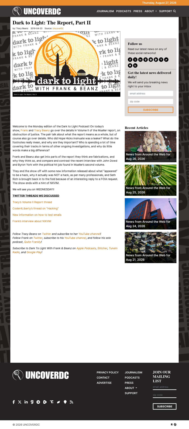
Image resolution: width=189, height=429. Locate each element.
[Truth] (161, 59)
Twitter (46, 233)
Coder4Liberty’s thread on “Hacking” (36, 208)
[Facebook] (130, 59)
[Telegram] (151, 59)
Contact (103, 377)
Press (137, 11)
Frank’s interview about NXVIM (32, 221)
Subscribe (150, 109)
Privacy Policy (108, 372)
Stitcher (102, 248)
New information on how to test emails (37, 214)
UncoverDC (38, 11)
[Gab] (145, 59)
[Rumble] (156, 59)
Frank (24, 130)
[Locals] (130, 65)
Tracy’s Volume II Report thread (32, 202)
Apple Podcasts (86, 248)
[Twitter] (135, 59)
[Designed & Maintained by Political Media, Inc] (171, 424)
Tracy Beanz (42, 130)
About (150, 11)
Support (165, 11)
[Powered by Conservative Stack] (175, 424)
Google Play (34, 252)
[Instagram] (140, 59)
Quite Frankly (32, 241)
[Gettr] (166, 59)
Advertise (104, 382)
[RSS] (135, 65)
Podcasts (123, 11)
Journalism (105, 11)
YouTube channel (89, 233)
